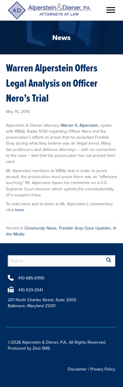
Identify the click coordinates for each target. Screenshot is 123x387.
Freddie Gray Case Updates (85, 228)
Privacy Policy (102, 369)
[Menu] (111, 10)
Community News (40, 228)
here (19, 210)
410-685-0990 (31, 278)
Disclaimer (77, 369)
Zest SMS (41, 348)
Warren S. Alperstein (79, 125)
